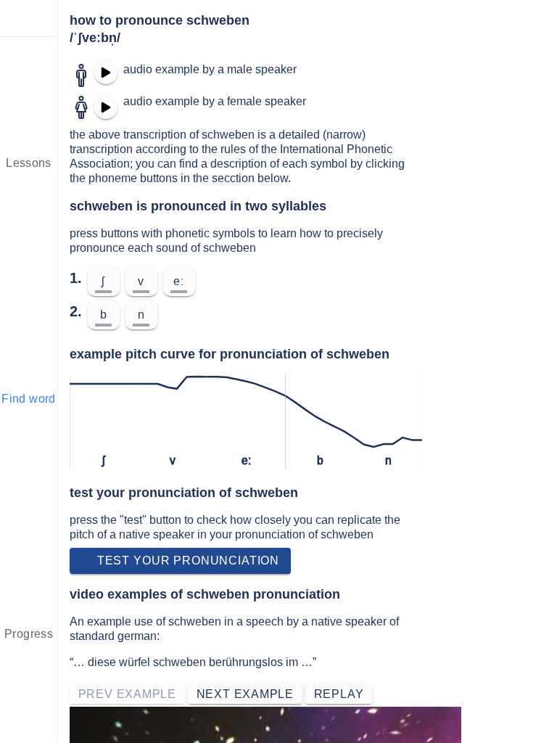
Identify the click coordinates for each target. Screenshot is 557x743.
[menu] (29, 18)
